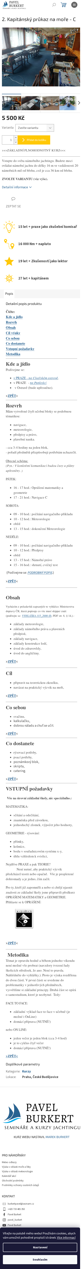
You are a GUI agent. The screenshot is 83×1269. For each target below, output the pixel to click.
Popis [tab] (9, 294)
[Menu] (74, 5)
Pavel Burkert (14, 1214)
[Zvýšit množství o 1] (16, 138)
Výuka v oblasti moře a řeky (16, 1167)
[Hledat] (54, 5)
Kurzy (26, 1071)
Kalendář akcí (9, 1176)
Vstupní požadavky (20, 348)
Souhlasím (40, 1260)
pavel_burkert (15, 1220)
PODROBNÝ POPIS (39, 572)
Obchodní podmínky (13, 1180)
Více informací (66, 1238)
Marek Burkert (57, 1137)
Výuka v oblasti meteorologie (17, 1171)
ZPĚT (12, 395)
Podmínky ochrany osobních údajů (20, 1185)
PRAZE (20, 378)
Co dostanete (15, 343)
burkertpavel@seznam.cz (21, 1204)
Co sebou (12, 338)
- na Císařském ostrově (42, 378)
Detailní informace (15, 187)
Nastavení (40, 1247)
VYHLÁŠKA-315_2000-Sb (36, 615)
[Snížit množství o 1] (16, 142)
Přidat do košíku (36, 139)
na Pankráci (38, 382)
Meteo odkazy (9, 1162)
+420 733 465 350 (16, 1209)
